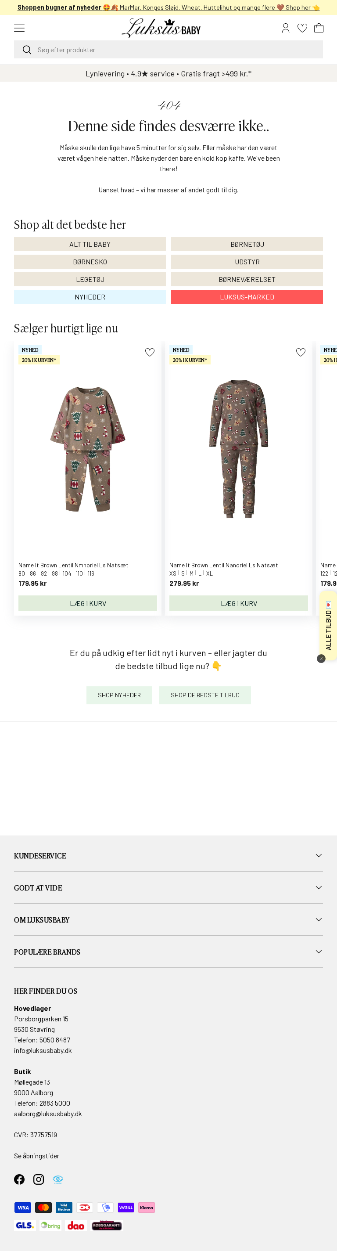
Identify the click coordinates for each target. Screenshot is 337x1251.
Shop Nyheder (119, 695)
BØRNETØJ (247, 244)
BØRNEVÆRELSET (247, 279)
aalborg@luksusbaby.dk (48, 1113)
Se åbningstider (36, 1155)
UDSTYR (247, 261)
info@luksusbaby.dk (43, 1050)
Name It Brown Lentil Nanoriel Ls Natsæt (223, 565)
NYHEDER (90, 296)
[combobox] (168, 49)
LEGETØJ (90, 279)
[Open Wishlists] (302, 28)
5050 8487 (54, 1039)
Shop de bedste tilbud (205, 695)
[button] (319, 28)
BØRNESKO (90, 261)
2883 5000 (54, 1103)
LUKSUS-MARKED (247, 296)
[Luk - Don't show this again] (321, 658)
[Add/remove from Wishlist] (149, 352)
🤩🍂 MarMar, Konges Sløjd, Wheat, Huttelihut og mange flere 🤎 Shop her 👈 (169, 7)
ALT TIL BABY (90, 244)
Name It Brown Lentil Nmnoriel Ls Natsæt (73, 565)
